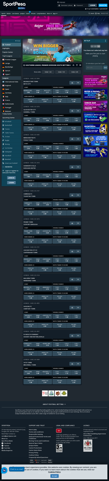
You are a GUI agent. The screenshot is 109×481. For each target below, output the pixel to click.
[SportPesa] (17, 5)
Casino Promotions (35, 448)
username (94, 9)
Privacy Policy (33, 453)
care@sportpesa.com (9, 436)
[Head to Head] (72, 83)
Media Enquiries (7, 450)
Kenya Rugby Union (45, 393)
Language (62, 2)
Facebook (7, 443)
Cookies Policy (54, 472)
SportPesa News (7, 441)
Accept (54, 476)
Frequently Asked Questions (38, 457)
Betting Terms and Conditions (39, 441)
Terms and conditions (36, 432)
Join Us (11, 178)
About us (5, 438)
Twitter (6, 446)
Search (92, 13)
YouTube (7, 448)
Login (11, 183)
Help (98, 13)
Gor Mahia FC (51, 393)
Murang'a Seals (57, 393)
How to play (33, 430)
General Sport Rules (35, 443)
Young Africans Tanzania (64, 393)
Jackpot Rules (33, 445)
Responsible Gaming (36, 434)
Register (103, 5)
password (103, 9)
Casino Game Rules (35, 450)
